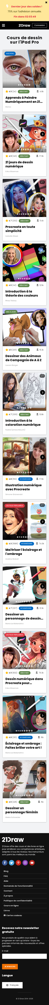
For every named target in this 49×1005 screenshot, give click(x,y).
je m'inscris (9, 967)
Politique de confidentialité (18, 900)
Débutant (23, 91)
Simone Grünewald (13, 494)
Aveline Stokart (12, 559)
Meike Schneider (12, 817)
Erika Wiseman (12, 171)
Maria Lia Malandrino (14, 623)
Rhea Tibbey (10, 300)
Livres (7, 910)
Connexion (39, 25)
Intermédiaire (25, 479)
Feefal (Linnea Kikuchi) (15, 429)
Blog (6, 871)
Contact (8, 890)
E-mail (5, 951)
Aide (6, 881)
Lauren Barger (11, 365)
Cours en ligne (11, 905)
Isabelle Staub (11, 236)
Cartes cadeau (14, 915)
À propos (8, 895)
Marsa (8, 107)
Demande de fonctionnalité (18, 886)
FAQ (6, 876)
